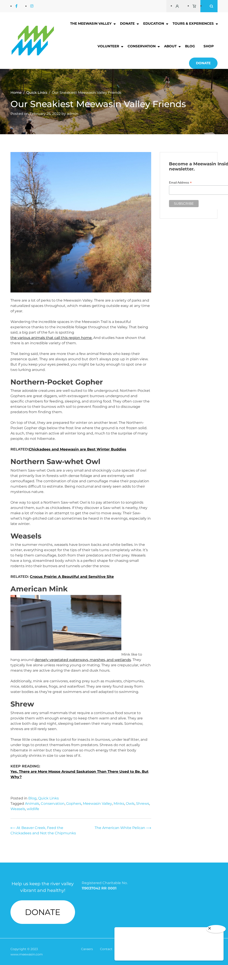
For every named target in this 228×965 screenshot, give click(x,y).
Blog (190, 46)
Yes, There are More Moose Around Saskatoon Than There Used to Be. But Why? (79, 774)
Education (153, 23)
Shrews (142, 803)
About (170, 46)
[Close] (216, 929)
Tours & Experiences (193, 23)
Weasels (17, 809)
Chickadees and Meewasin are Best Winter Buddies (77, 449)
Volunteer (108, 46)
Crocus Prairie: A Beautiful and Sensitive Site (72, 577)
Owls (130, 803)
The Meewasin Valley (91, 23)
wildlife (33, 809)
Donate (127, 23)
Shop (209, 46)
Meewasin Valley (97, 803)
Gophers (73, 803)
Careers (87, 949)
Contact (106, 949)
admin (72, 114)
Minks (119, 803)
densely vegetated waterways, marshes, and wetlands (83, 660)
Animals (32, 803)
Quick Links (48, 798)
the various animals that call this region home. (51, 338)
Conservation (142, 46)
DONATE (42, 912)
